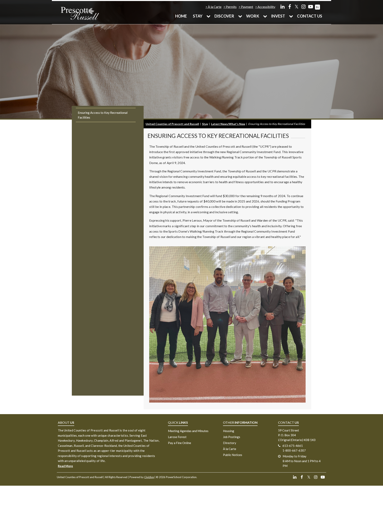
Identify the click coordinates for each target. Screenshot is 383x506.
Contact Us (309, 16)
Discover (224, 16)
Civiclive (149, 477)
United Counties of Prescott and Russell (172, 124)
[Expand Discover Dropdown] (240, 16)
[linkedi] (282, 6)
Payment (247, 7)
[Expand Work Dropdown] (265, 16)
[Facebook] (289, 6)
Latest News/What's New (228, 124)
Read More (65, 466)
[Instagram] (303, 6)
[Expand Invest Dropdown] (291, 16)
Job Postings (231, 437)
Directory (229, 443)
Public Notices (232, 455)
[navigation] (80, 13)
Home (181, 16)
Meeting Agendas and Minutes (188, 431)
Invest (278, 16)
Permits (231, 7)
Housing (228, 431)
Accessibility (266, 7)
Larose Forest (177, 437)
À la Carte (214, 7)
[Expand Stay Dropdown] (208, 16)
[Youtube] (310, 6)
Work (252, 16)
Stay (197, 16)
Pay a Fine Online (179, 443)
